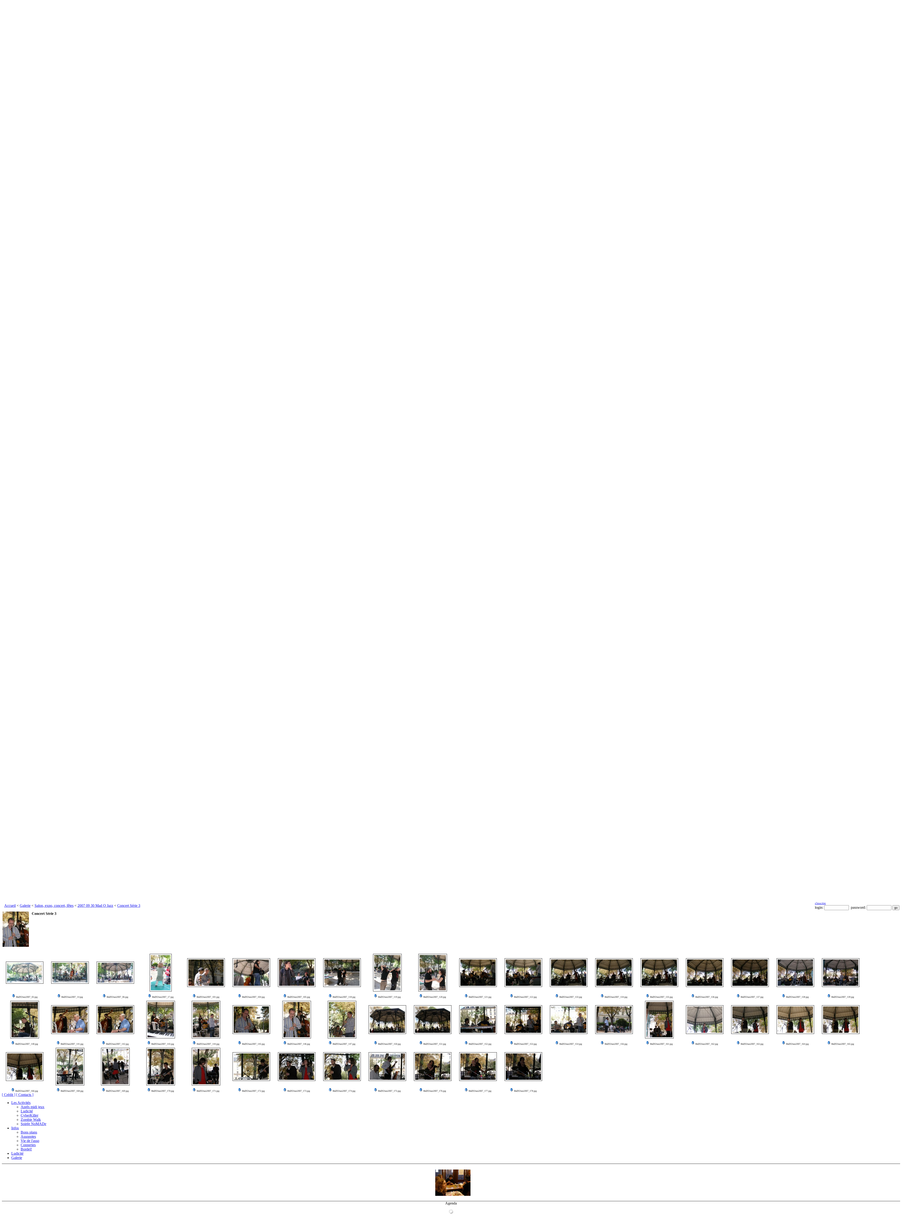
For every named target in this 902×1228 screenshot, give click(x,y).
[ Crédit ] (8, 1095)
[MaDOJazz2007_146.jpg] (296, 1019)
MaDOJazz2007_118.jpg (344, 997)
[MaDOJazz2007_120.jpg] (432, 972)
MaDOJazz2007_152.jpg (480, 1044)
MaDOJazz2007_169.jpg (117, 1091)
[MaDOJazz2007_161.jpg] (659, 1019)
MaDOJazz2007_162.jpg (706, 1044)
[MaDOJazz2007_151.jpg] (432, 1019)
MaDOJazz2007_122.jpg (525, 997)
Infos (15, 1128)
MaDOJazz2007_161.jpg (661, 1044)
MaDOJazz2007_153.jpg (525, 1044)
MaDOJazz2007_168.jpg (72, 1091)
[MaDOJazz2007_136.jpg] (704, 972)
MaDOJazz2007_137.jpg (752, 997)
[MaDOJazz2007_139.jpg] (840, 972)
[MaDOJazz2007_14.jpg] (70, 973)
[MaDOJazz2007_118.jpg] (342, 972)
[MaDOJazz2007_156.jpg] (614, 1019)
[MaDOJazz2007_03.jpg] (24, 973)
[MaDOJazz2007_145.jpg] (251, 1019)
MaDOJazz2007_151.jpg (434, 1044)
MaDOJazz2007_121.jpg (480, 997)
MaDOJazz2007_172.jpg (253, 1091)
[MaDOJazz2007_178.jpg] (523, 1066)
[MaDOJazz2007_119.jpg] (387, 972)
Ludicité (27, 1111)
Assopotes (28, 1136)
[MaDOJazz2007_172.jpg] (251, 1066)
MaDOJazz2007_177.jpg (480, 1091)
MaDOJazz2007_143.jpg (162, 1044)
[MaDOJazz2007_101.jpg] (206, 972)
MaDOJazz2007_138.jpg (797, 997)
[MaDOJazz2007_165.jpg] (840, 1019)
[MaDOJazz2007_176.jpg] (432, 1066)
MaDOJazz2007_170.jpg (162, 1091)
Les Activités (21, 1103)
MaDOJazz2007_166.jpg (26, 1091)
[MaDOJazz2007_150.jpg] (387, 1019)
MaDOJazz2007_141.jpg (72, 1044)
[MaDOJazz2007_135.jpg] (659, 972)
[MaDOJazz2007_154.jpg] (568, 1019)
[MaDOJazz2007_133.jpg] (568, 972)
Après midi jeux (32, 1107)
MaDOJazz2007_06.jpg (117, 997)
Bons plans (29, 1132)
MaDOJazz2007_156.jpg (616, 1044)
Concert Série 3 (128, 906)
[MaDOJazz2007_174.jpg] (342, 1066)
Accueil (10, 906)
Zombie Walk (31, 1120)
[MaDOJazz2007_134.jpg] (614, 972)
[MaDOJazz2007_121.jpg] (478, 972)
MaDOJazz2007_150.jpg (389, 1044)
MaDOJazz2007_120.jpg (434, 997)
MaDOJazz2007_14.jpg (72, 997)
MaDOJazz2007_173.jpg (298, 1091)
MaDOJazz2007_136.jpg (706, 997)
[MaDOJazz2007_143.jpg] (160, 1019)
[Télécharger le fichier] (14, 997)
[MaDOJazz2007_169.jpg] (115, 1066)
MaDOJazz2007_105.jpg (298, 997)
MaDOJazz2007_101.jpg (208, 997)
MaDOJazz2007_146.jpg (298, 1044)
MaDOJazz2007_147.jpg (344, 1044)
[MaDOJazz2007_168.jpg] (70, 1066)
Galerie (25, 906)
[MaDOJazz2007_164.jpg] (795, 1019)
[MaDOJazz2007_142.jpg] (115, 1019)
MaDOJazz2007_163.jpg (752, 1044)
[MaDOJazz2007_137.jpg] (750, 972)
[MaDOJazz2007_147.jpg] (342, 1019)
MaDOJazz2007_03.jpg (27, 997)
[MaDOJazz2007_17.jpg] (161, 972)
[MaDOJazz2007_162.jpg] (704, 1019)
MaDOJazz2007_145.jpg (253, 1044)
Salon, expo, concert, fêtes (54, 906)
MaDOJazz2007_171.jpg (208, 1091)
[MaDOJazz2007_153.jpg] (523, 1019)
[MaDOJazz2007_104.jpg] (251, 972)
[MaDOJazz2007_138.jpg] (795, 972)
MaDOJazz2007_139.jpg (842, 997)
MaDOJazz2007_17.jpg (163, 997)
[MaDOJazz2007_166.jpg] (24, 1066)
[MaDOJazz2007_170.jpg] (160, 1066)
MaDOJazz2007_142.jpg (117, 1044)
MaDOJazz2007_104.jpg (253, 997)
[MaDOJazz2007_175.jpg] (387, 1066)
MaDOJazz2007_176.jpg (434, 1091)
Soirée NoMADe (33, 1124)
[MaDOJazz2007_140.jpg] (24, 1019)
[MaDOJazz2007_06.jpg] (115, 973)
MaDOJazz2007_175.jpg (389, 1091)
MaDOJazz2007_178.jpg (525, 1091)
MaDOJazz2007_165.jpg (842, 1044)
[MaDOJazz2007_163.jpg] (750, 1019)
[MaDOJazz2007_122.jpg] (523, 972)
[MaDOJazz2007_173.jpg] (296, 1066)
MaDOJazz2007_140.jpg (26, 1044)
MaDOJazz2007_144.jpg (208, 1044)
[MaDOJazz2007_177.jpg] (478, 1066)
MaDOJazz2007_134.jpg (616, 997)
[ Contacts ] (24, 1095)
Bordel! (26, 1149)
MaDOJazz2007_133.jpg (570, 997)
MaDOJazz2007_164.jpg (797, 1044)
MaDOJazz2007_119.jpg (389, 997)
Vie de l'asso (30, 1141)
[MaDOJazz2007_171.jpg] (206, 1066)
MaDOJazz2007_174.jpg (344, 1091)
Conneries (28, 1145)
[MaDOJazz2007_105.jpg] (296, 972)
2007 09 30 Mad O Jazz (95, 906)
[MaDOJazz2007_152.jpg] (478, 1019)
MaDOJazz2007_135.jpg (661, 997)
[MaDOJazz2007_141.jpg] (70, 1019)
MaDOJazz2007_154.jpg (570, 1044)
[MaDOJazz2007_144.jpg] (206, 1019)
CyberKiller (29, 1115)
